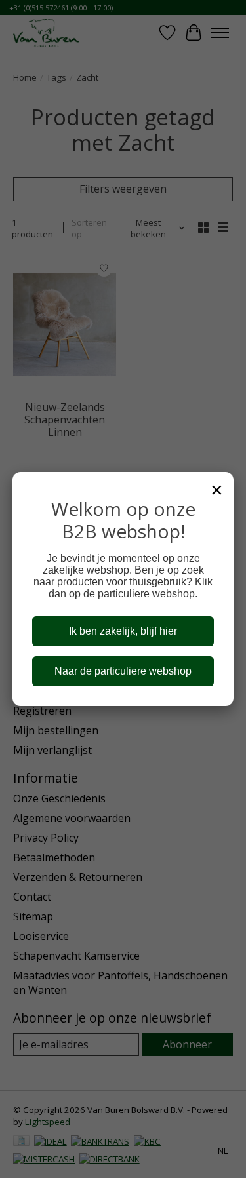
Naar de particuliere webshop (123, 671)
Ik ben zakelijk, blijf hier (123, 631)
